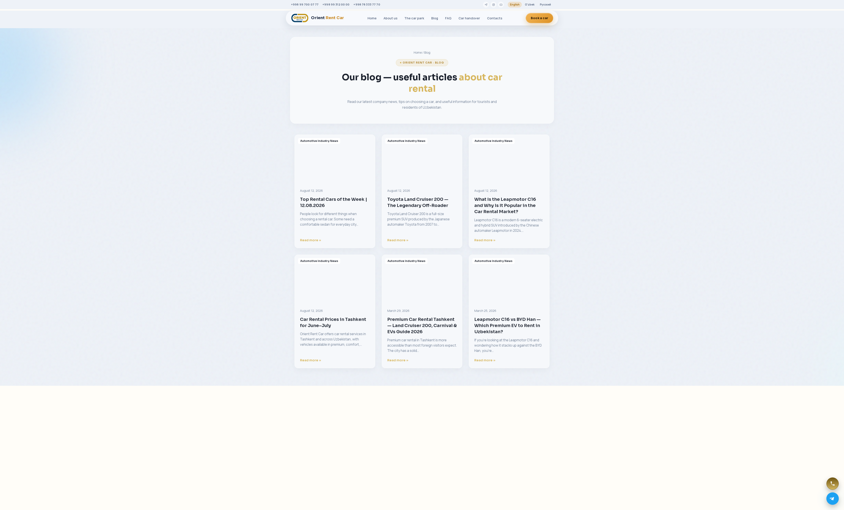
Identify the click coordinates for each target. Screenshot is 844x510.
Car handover (469, 18)
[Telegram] (486, 4)
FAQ (448, 18)
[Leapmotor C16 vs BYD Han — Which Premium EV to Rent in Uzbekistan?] (509, 279)
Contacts (494, 18)
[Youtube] (501, 4)
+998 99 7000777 (317, 441)
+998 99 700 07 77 (304, 4)
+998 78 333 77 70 (366, 4)
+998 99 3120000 (317, 448)
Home (372, 18)
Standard (438, 461)
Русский (545, 4)
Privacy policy (497, 448)
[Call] (832, 483)
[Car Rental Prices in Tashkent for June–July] (335, 279)
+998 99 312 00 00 (335, 4)
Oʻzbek (530, 4)
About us (390, 18)
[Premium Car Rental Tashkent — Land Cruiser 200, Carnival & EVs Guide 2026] (422, 279)
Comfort (437, 438)
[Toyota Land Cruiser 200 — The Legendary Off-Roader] (422, 159)
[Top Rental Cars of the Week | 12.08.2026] (335, 159)
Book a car (539, 18)
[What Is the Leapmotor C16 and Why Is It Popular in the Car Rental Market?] (509, 159)
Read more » (310, 240)
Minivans (437, 445)
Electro (436, 453)
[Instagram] (493, 4)
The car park (414, 18)
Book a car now (525, 497)
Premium (437, 430)
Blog (434, 18)
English (515, 4)
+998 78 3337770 (316, 454)
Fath (335, 497)
